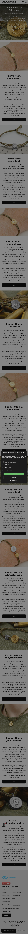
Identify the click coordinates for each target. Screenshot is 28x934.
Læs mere (12, 459)
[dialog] (14, 467)
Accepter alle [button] (14, 474)
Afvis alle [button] (14, 477)
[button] (14, 481)
